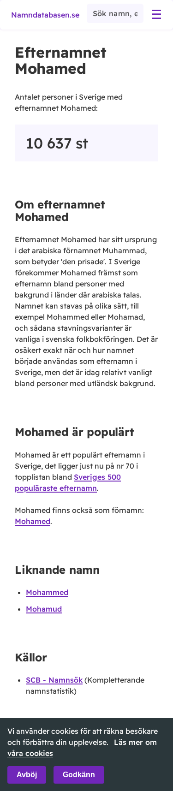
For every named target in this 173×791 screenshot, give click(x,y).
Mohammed (47, 592)
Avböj (27, 775)
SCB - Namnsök (54, 679)
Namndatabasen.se (45, 14)
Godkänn (79, 775)
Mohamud (44, 608)
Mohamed (32, 521)
